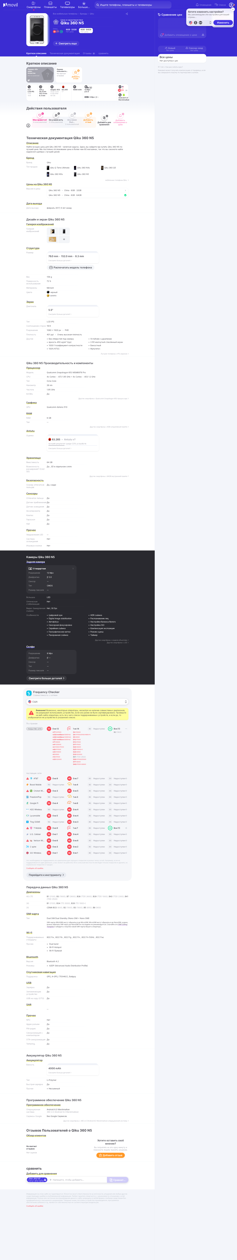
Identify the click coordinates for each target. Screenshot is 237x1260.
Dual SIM (51, 918)
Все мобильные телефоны (65, 13)
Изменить (223, 22)
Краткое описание (36, 53)
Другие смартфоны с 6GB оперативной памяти (108, 427)
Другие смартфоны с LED (117, 642)
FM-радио (31, 1028)
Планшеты (50, 7)
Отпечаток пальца (34, 498)
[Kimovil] (10, 5)
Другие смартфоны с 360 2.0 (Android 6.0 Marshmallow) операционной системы (95, 1121)
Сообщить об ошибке (34, 1206)
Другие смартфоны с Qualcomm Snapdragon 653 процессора (102, 398)
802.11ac (100, 937)
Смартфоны (34, 7)
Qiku (92, 13)
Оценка (29, 435)
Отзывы (88, 53)
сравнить (103, 53)
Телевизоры (67, 7)
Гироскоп (30, 519)
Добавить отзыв (112, 1155)
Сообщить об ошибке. (35, 868)
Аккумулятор (34, 1060)
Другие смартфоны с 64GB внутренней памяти (108, 476)
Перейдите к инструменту (45, 875)
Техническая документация (65, 53)
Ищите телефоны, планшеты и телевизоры (126, 4)
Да (48, 466)
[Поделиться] (126, 13)
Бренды (83, 13)
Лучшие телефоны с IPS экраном (114, 354)
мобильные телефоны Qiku (116, 180)
